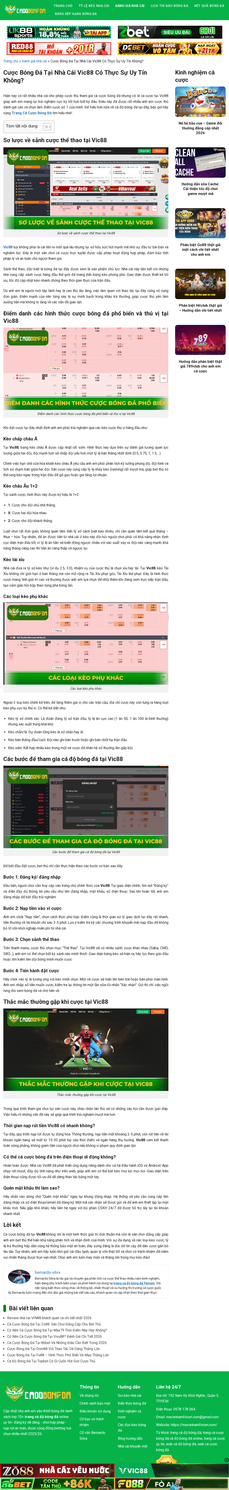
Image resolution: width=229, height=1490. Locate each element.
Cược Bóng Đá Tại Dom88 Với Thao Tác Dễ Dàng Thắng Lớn (53, 1349)
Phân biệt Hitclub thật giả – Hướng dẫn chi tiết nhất (200, 308)
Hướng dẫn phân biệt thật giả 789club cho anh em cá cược (200, 366)
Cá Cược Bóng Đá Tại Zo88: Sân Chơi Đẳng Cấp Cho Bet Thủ (54, 1324)
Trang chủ (62, 6)
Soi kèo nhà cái (129, 1395)
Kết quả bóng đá (209, 6)
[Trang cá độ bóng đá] (25, 10)
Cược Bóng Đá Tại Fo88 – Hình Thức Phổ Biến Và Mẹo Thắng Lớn (58, 1355)
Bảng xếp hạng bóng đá (76, 14)
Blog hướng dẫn (130, 1438)
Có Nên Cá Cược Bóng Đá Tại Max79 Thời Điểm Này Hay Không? (57, 1330)
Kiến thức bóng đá (132, 1403)
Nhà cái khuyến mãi (132, 1446)
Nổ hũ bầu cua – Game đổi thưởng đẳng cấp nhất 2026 (200, 128)
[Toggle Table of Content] (45, 127)
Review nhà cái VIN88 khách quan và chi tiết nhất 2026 (49, 1318)
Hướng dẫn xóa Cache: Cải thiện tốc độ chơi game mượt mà (200, 189)
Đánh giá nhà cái (130, 6)
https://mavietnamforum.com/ (194, 1425)
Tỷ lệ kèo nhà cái (93, 6)
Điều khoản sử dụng (95, 1411)
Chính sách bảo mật (95, 1403)
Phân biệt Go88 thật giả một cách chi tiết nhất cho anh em (200, 250)
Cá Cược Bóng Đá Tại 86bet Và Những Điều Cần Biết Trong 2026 (57, 1343)
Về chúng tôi (89, 1395)
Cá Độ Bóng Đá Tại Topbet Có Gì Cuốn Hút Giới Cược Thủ (51, 1361)
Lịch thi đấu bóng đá (169, 6)
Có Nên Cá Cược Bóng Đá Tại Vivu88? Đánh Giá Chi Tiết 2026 (54, 1336)
